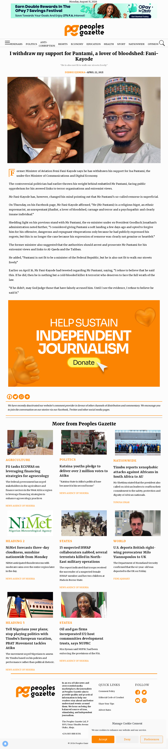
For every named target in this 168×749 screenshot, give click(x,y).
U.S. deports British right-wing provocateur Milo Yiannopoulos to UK (134, 552)
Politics (31, 44)
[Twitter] (15, 396)
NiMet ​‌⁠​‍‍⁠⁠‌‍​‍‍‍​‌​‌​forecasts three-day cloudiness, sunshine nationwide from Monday (27, 552)
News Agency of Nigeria (20, 505)
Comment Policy (107, 691)
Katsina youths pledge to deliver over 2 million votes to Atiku (84, 471)
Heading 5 (15, 623)
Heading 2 (15, 541)
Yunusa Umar (121, 502)
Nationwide (137, 44)
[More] (27, 396)
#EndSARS (16, 44)
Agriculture (18, 460)
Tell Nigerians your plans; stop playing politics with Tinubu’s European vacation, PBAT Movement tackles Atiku (29, 638)
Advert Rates (105, 710)
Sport (121, 44)
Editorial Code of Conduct (111, 697)
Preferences (151, 739)
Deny (127, 739)
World (119, 541)
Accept (103, 739)
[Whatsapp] (21, 396)
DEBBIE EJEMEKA (75, 72)
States (66, 541)
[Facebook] (9, 396)
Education (93, 44)
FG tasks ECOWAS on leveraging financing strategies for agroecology (27, 471)
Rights (63, 44)
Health (109, 44)
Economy (77, 44)
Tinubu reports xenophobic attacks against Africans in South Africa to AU (135, 472)
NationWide (124, 460)
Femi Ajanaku (121, 578)
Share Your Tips (106, 703)
